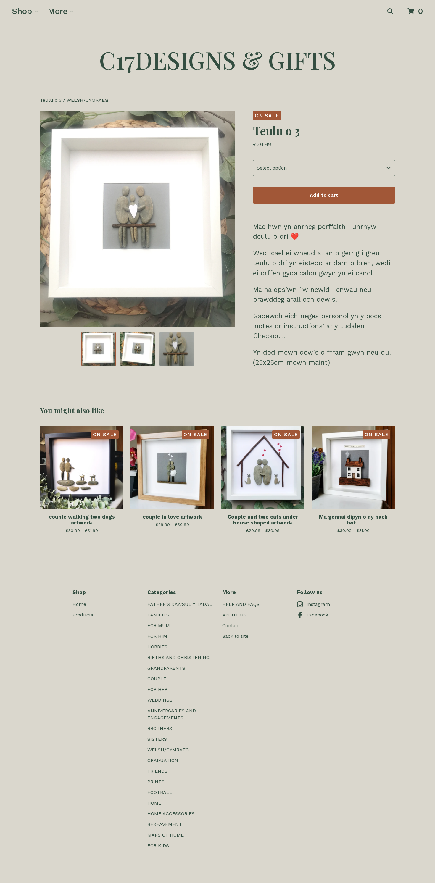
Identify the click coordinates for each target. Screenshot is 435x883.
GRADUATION (162, 760)
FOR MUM (158, 625)
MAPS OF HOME (165, 835)
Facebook (317, 615)
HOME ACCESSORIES (171, 813)
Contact (231, 625)
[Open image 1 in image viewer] (137, 219)
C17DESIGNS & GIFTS (217, 59)
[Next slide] (227, 219)
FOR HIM (157, 636)
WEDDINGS (160, 700)
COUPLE (156, 679)
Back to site (235, 636)
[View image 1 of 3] (98, 349)
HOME (154, 803)
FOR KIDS (158, 845)
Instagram (318, 604)
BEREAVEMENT (164, 824)
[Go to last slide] (48, 219)
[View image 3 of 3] (177, 349)
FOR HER (157, 689)
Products (82, 615)
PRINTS (156, 781)
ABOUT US (234, 615)
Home (79, 604)
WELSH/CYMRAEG (87, 100)
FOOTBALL (159, 792)
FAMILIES (158, 615)
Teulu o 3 (51, 100)
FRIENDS (157, 771)
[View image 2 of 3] (137, 349)
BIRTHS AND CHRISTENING (178, 657)
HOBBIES (157, 647)
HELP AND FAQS (241, 604)
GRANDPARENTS (166, 668)
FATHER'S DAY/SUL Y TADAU (180, 604)
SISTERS (157, 739)
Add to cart (324, 195)
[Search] (390, 11)
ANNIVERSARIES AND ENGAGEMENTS (171, 714)
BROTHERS (159, 728)
